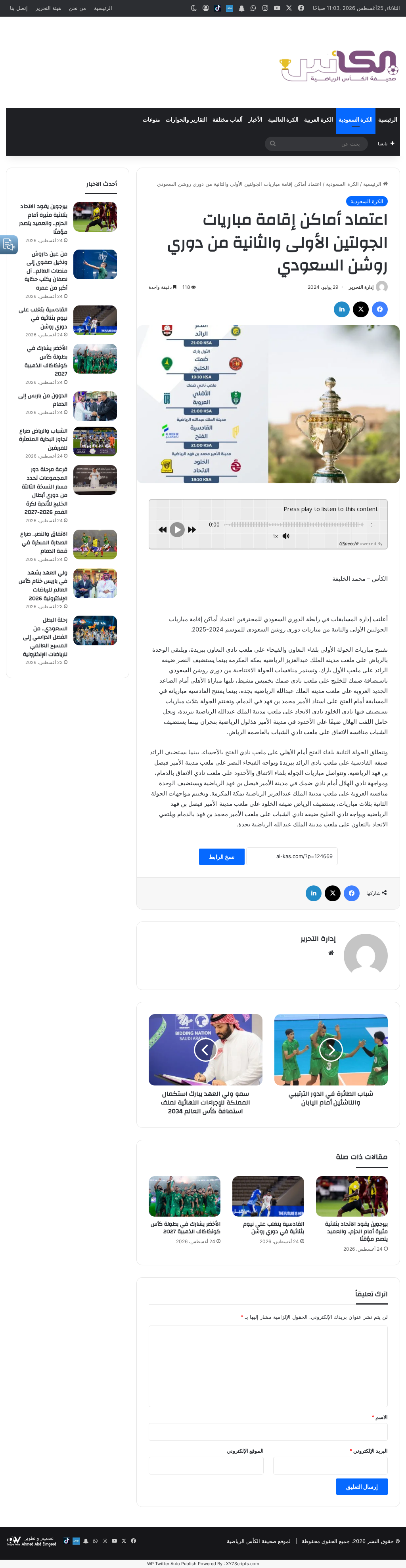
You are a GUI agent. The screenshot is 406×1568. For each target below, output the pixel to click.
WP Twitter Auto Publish (172, 1563)
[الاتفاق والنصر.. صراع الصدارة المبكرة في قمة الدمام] (95, 544)
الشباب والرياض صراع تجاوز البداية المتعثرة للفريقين (43, 439)
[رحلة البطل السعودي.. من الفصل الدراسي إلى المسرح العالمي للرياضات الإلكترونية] (95, 630)
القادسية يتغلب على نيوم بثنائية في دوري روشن (273, 1228)
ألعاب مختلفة (228, 120)
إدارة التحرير (361, 287)
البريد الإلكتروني (368, 1451)
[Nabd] (230, 8)
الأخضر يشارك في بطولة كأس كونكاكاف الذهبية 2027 (185, 1228)
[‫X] (361, 309)
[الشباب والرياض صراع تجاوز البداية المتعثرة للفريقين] (95, 441)
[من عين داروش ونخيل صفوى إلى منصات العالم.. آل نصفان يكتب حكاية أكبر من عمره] (95, 264)
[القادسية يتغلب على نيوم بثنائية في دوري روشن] (268, 1196)
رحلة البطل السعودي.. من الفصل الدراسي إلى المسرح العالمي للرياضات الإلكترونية (45, 637)
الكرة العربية (318, 120)
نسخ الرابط (222, 856)
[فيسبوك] (380, 309)
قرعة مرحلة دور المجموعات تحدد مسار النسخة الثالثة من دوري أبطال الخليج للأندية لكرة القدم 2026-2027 (44, 490)
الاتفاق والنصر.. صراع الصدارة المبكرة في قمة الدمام (43, 542)
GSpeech (348, 543)
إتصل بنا (19, 8)
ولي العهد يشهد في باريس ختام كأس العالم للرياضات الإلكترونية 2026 (43, 586)
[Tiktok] (218, 8)
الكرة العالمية (283, 120)
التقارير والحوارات (186, 120)
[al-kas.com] (338, 62)
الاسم (380, 1417)
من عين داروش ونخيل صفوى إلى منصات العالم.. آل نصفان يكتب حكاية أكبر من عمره (46, 271)
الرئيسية (103, 8)
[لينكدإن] (342, 309)
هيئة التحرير (48, 8)
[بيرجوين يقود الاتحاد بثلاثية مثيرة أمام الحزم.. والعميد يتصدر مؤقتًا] (352, 1196)
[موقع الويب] (331, 953)
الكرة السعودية (356, 120)
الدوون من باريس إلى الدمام (42, 400)
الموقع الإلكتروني (245, 1451)
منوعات (151, 120)
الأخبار (255, 120)
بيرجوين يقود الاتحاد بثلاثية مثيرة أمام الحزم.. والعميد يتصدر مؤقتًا (356, 1231)
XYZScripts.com (242, 1563)
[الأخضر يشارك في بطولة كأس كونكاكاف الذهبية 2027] (184, 1196)
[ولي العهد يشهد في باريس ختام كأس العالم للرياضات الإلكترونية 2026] (95, 583)
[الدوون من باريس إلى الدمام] (95, 406)
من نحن (77, 8)
